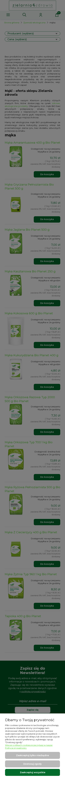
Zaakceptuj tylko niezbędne (32, 755)
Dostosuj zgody (32, 763)
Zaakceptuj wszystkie (32, 772)
